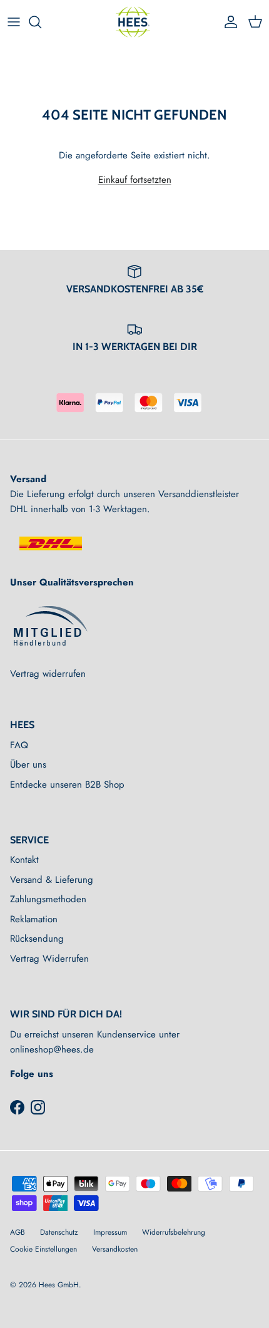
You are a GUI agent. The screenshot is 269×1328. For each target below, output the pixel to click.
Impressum (110, 1232)
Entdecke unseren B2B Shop (67, 784)
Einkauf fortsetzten (134, 180)
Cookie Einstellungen (43, 1249)
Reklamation (34, 919)
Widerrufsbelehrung (173, 1232)
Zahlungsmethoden (48, 899)
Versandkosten (115, 1249)
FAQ (19, 745)
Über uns (28, 764)
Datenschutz (59, 1232)
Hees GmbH (59, 1284)
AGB (17, 1232)
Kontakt (24, 860)
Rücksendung (37, 938)
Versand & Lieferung (51, 880)
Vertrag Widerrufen (49, 958)
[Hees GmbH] (134, 22)
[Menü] (14, 22)
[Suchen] (41, 22)
